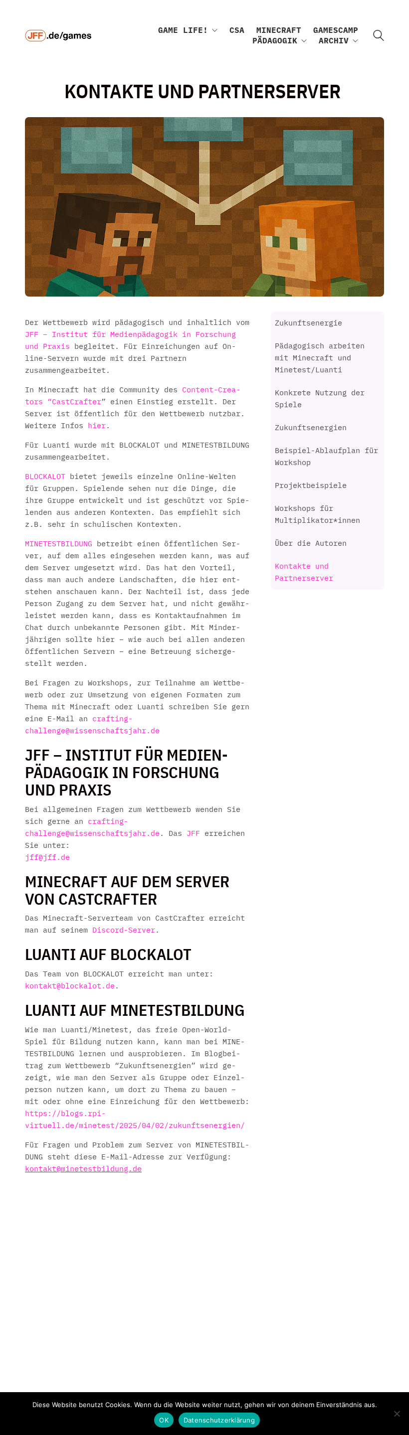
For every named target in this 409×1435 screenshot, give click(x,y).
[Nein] (397, 1414)
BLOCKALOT (45, 476)
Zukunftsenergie (308, 322)
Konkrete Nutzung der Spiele (320, 398)
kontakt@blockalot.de (70, 985)
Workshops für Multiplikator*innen (317, 514)
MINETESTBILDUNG (58, 543)
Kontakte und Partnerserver (304, 572)
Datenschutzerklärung (219, 1420)
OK (164, 1420)
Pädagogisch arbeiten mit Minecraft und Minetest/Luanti (320, 357)
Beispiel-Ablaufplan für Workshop (326, 456)
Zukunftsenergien (311, 427)
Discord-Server (123, 930)
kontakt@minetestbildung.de (83, 1168)
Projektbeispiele (311, 485)
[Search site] (378, 36)
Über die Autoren (311, 543)
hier (97, 425)
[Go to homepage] (59, 35)
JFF (195, 833)
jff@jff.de (47, 857)
